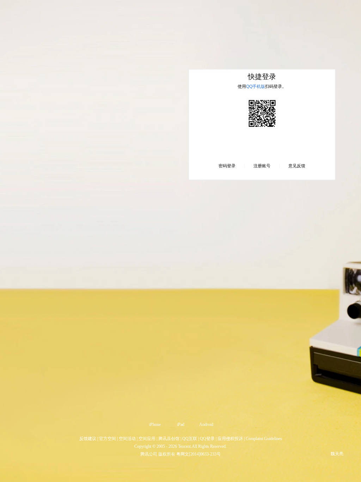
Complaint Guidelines (264, 438)
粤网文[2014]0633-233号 (198, 454)
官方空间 (107, 438)
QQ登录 (207, 438)
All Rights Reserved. (209, 446)
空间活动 (127, 438)
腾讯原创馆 (168, 438)
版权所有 (166, 454)
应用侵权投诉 (230, 438)
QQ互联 (189, 438)
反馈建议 (87, 438)
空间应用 (147, 438)
